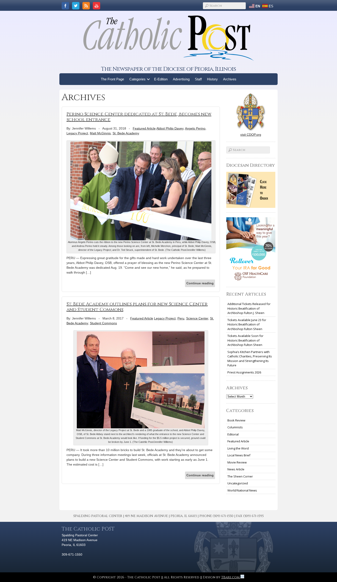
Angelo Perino (195, 128)
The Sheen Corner (240, 476)
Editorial (233, 434)
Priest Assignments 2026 (244, 372)
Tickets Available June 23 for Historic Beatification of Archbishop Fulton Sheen (246, 324)
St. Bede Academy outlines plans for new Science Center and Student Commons (137, 307)
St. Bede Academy (126, 133)
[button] (148, 79)
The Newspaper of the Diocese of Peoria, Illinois (168, 69)
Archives (229, 79)
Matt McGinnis (100, 133)
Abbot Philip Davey (169, 128)
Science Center (197, 318)
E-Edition (161, 79)
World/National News (242, 490)
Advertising (181, 79)
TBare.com (230, 577)
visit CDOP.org (250, 134)
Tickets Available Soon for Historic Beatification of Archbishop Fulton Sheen (245, 340)
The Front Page (112, 79)
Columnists (235, 427)
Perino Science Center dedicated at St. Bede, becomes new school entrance (138, 117)
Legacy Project (77, 133)
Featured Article (144, 128)
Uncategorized (237, 483)
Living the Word (238, 448)
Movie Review (237, 462)
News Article (235, 469)
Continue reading (200, 283)
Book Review (236, 420)
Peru (180, 318)
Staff (198, 79)
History (212, 79)
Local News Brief (238, 455)
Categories (137, 79)
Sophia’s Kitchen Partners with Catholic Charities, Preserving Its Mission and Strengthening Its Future (249, 358)
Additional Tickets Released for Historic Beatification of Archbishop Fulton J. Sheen (249, 308)
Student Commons (103, 323)
